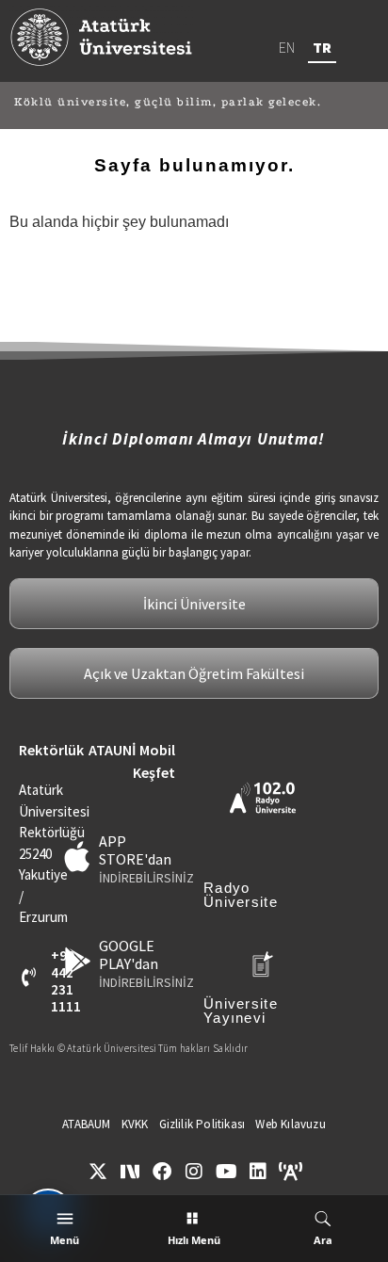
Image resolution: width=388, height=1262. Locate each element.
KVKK (135, 1124)
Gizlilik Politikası (202, 1124)
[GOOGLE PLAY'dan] (77, 961)
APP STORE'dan (135, 850)
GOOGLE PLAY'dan (128, 954)
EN (287, 47)
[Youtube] (226, 1172)
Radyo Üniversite (240, 895)
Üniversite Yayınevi (240, 1010)
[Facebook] (162, 1172)
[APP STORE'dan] (77, 856)
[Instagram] (194, 1172)
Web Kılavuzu (290, 1124)
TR (322, 47)
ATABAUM (86, 1124)
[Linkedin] (258, 1172)
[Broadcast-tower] (290, 1172)
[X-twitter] (98, 1172)
